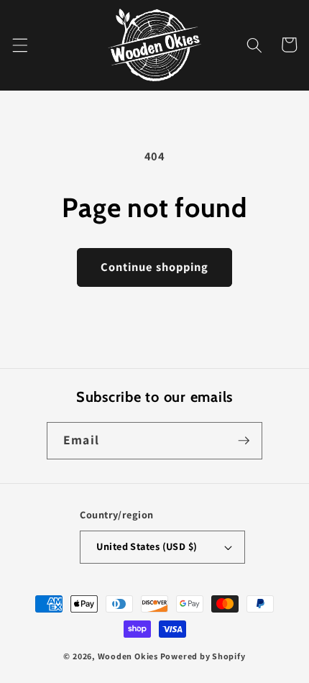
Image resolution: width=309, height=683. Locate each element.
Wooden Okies (128, 656)
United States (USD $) (146, 546)
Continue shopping (155, 267)
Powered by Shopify (203, 656)
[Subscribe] (243, 440)
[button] (19, 44)
